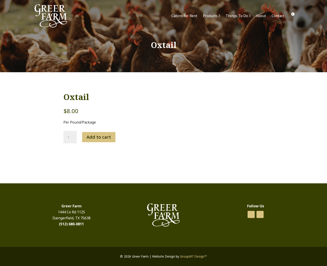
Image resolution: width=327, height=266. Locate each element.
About (261, 15)
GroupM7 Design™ (193, 256)
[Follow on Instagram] (260, 214)
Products (211, 15)
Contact (278, 15)
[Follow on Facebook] (251, 214)
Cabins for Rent (184, 15)
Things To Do (238, 15)
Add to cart (99, 137)
